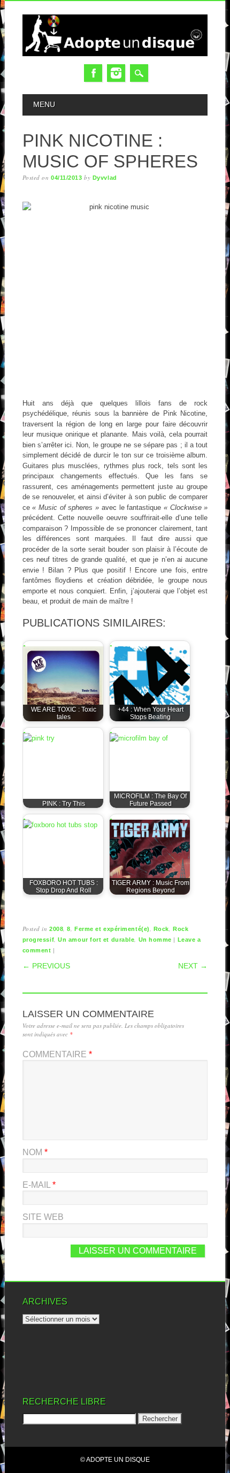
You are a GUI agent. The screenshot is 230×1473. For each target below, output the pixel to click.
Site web (43, 1217)
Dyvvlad (105, 177)
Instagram (116, 73)
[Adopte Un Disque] (115, 54)
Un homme (155, 939)
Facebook (93, 73)
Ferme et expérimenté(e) (112, 929)
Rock (161, 929)
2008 (56, 929)
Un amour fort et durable (96, 939)
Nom (35, 1152)
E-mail (39, 1184)
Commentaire (57, 1054)
